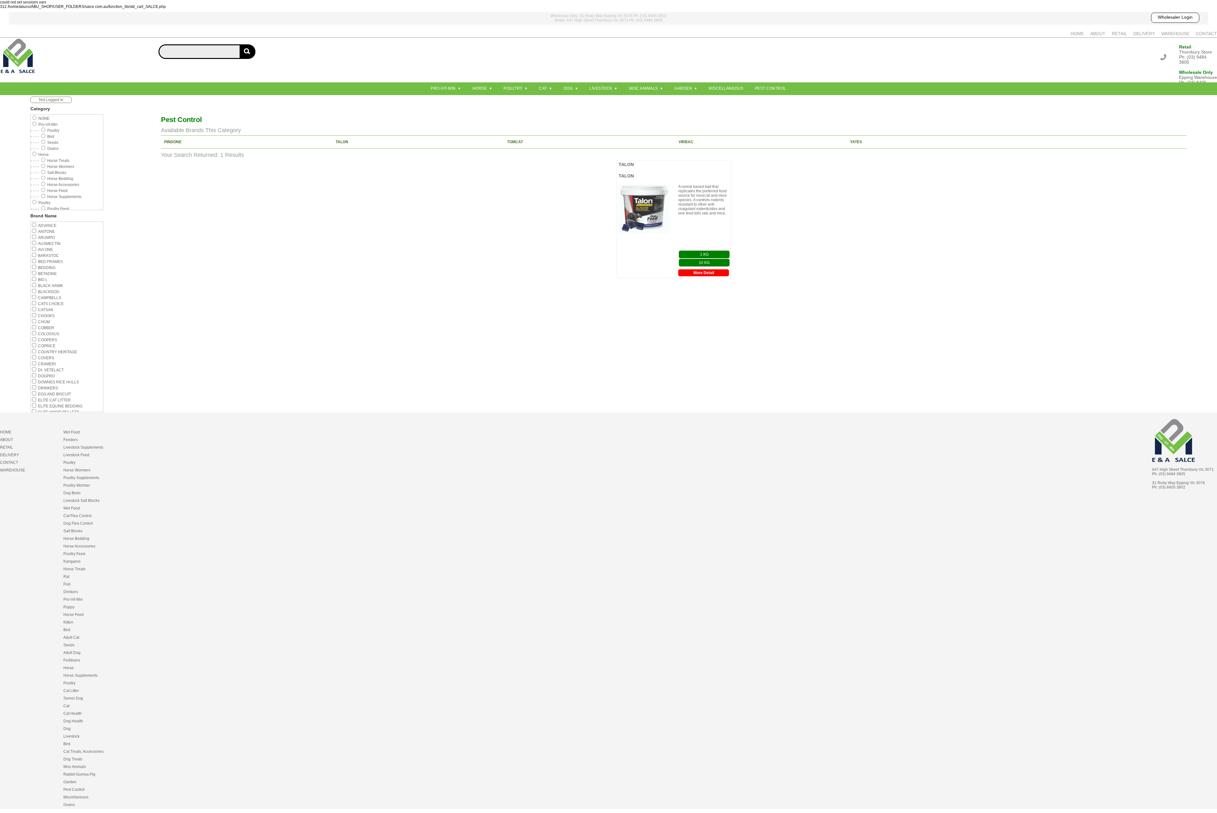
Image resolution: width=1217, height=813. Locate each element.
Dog (568, 88)
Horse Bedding (76, 538)
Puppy (68, 607)
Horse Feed (73, 614)
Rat (66, 576)
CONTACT (1206, 33)
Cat (543, 88)
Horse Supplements (80, 675)
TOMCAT (515, 142)
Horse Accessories (79, 546)
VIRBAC (686, 142)
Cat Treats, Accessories (83, 751)
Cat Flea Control (77, 516)
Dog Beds (71, 493)
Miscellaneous (726, 88)
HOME (1077, 33)
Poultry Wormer (76, 485)
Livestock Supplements (83, 447)
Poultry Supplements (81, 478)
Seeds (68, 645)
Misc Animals (643, 88)
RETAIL (1119, 33)
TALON (342, 142)
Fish (67, 584)
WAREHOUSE (1175, 33)
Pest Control (770, 88)
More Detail (703, 273)
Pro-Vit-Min (443, 88)
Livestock (600, 88)
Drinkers (70, 592)
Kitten (68, 622)
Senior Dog (73, 698)
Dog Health (73, 721)
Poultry (513, 88)
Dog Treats (72, 759)
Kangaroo (71, 561)
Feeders (70, 440)
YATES (856, 142)
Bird (66, 630)
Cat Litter (71, 690)
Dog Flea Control (78, 523)
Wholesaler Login (1175, 17)
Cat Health (72, 713)
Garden (683, 88)
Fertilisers (71, 660)
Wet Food (71, 432)
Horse (480, 88)
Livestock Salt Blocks (81, 500)
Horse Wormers (76, 470)
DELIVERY (1144, 33)
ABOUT (1097, 33)
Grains (69, 805)
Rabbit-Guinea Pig (79, 774)
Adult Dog (71, 652)
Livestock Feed (76, 455)
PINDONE (173, 142)
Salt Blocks (72, 531)
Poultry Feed (74, 554)
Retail (1185, 46)
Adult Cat (71, 637)
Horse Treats (74, 569)
